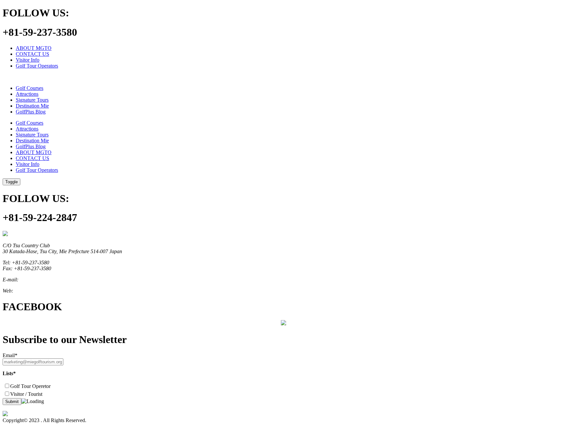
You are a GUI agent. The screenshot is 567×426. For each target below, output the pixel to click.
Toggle (11, 181)
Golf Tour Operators (37, 66)
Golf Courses (29, 88)
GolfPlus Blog (31, 111)
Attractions (27, 94)
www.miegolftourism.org (40, 291)
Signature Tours (32, 100)
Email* (10, 355)
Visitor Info (27, 60)
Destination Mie (32, 106)
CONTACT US (32, 54)
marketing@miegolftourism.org (52, 279)
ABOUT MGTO (34, 48)
